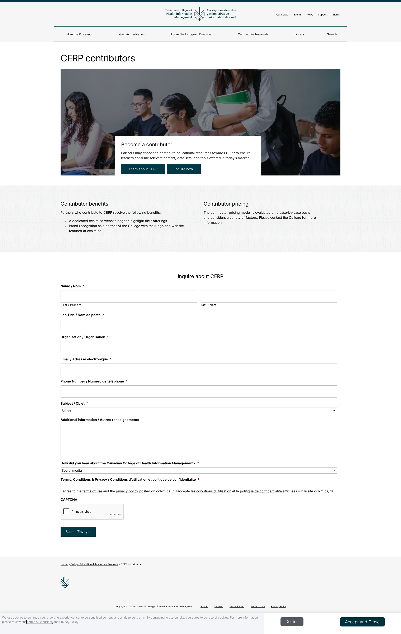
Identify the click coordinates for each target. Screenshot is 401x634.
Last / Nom (208, 304)
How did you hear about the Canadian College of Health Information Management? (130, 463)
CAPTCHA (69, 499)
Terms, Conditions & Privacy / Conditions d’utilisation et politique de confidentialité (130, 479)
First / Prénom (71, 304)
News (309, 14)
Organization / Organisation (85, 337)
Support (322, 14)
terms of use (92, 491)
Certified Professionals (253, 34)
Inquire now (184, 169)
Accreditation (237, 606)
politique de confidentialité (261, 491)
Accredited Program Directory (191, 34)
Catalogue (282, 14)
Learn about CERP (143, 169)
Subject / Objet (74, 403)
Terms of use (258, 606)
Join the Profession (80, 34)
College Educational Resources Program (94, 564)
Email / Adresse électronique (86, 359)
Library (299, 34)
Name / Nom (72, 286)
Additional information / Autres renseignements (100, 420)
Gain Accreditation (132, 34)
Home (64, 564)
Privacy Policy (278, 606)
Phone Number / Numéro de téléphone (94, 381)
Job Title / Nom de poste (82, 315)
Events (297, 14)
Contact (218, 606)
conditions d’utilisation (213, 491)
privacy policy (127, 491)
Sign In (336, 14)
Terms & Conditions (40, 622)
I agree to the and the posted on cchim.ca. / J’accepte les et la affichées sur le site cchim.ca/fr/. (197, 491)
